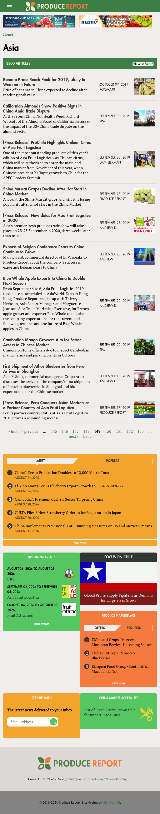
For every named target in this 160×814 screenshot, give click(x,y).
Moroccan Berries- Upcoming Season (122, 644)
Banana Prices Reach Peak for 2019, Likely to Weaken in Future (44, 82)
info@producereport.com (85, 779)
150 (108, 431)
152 (130, 431)
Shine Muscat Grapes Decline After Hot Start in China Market (45, 191)
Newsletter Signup (119, 779)
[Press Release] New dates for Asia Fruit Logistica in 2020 (47, 218)
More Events (41, 624)
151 (119, 431)
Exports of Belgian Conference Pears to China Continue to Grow (43, 249)
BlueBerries (101, 657)
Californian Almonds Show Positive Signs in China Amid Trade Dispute (42, 108)
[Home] (57, 6)
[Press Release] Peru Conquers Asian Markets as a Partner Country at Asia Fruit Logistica (46, 405)
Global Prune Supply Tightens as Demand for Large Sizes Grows (118, 598)
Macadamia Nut (105, 671)
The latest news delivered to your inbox (39, 709)
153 (141, 431)
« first (13, 431)
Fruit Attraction (20, 615)
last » (87, 436)
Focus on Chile (118, 557)
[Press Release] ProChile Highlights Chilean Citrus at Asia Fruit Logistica (47, 145)
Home (8, 34)
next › (73, 436)
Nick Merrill (111, 802)
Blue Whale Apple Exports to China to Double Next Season (44, 281)
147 (75, 431)
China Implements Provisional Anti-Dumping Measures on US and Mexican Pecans (83, 525)
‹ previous (30, 431)
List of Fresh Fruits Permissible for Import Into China (109, 712)
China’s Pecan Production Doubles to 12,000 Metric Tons (62, 472)
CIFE (11, 578)
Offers (100, 628)
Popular (112, 461)
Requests (134, 628)
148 (86, 431)
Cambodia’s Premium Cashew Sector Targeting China (59, 499)
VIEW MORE (80, 542)
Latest (40, 461)
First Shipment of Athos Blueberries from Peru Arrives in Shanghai (43, 369)
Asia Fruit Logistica (23, 597)
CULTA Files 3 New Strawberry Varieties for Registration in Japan (68, 512)
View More (118, 683)
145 (54, 431)
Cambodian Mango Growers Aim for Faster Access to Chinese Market (42, 342)
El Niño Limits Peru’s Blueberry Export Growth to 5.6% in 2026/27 (69, 485)
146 (65, 431)
